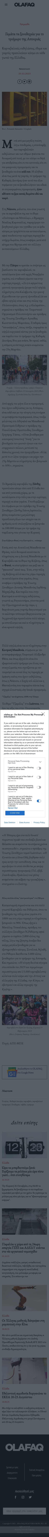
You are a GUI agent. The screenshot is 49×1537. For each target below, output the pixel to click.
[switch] (39, 768)
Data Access (24, 822)
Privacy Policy (39, 822)
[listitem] (24, 762)
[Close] (43, 714)
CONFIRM (15, 813)
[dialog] (24, 768)
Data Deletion (9, 822)
